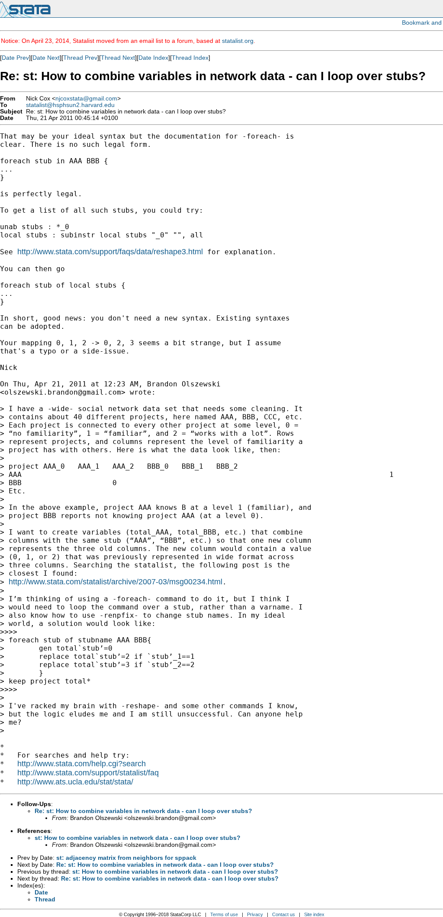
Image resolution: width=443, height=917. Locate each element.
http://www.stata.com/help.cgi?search (81, 763)
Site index (314, 914)
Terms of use (224, 914)
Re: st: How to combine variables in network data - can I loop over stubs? (143, 810)
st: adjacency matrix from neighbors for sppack (126, 857)
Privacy (255, 914)
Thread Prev (80, 57)
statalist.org (238, 40)
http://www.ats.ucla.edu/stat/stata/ (75, 782)
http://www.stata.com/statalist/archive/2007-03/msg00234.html (115, 581)
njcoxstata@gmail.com (86, 98)
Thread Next (118, 57)
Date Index (153, 57)
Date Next (46, 57)
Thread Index (190, 57)
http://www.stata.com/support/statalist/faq (88, 772)
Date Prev (15, 57)
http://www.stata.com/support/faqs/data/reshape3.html (110, 251)
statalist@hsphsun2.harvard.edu (70, 105)
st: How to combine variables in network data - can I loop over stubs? (138, 837)
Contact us (283, 914)
